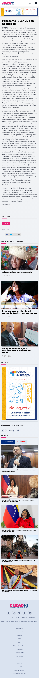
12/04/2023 (7, 316)
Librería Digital (19, 653)
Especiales (19, 649)
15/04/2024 (7, 356)
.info (4, 618)
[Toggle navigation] (35, 3)
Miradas (19, 660)
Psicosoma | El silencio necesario (17, 272)
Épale (18, 618)
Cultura (19, 635)
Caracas (19, 625)
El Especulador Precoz (19, 646)
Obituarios (19, 656)
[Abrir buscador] (30, 3)
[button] (19, 394)
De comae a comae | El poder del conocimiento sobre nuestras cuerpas (19, 312)
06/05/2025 (8, 276)
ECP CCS (32, 618)
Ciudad (19, 663)
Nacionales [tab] (22, 442)
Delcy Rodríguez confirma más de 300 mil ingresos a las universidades (19, 530)
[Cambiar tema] (26, 3)
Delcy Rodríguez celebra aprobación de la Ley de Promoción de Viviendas (18, 500)
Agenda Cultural (19, 670)
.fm (13, 618)
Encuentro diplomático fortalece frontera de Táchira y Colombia (19, 590)
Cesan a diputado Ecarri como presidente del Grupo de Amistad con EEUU (19, 470)
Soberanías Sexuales (19, 674)
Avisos (19, 642)
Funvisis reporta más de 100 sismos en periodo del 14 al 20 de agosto (19, 560)
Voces (6, 224)
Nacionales (19, 628)
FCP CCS (24, 618)
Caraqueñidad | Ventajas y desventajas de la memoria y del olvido (17, 350)
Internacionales (19, 632)
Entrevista (20, 667)
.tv (9, 618)
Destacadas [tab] (9, 442)
